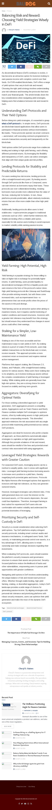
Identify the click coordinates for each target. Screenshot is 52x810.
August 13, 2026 (20, 759)
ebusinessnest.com (31, 799)
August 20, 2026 (20, 738)
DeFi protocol (7, 611)
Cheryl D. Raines (14, 30)
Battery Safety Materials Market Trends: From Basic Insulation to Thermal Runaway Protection (31, 754)
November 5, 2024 (29, 30)
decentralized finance (34, 608)
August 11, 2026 (20, 769)
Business (6, 705)
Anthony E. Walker (31, 710)
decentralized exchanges (15, 608)
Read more (7, 726)
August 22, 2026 (29, 713)
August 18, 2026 (20, 748)
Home (3, 11)
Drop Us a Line (21, 786)
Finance (9, 11)
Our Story (31, 786)
